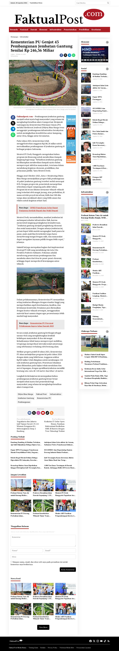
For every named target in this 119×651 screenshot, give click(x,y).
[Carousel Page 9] (104, 60)
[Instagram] (38, 413)
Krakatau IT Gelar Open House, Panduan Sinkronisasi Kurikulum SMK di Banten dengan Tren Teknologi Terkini (54, 425)
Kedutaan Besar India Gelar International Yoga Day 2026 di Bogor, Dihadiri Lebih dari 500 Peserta (96, 370)
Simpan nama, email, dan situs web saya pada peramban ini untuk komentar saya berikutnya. (39, 563)
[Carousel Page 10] (107, 60)
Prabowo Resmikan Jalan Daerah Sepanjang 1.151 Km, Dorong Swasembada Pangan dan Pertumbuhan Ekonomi (43, 494)
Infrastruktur (14, 56)
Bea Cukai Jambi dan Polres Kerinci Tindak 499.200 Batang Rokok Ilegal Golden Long (100, 132)
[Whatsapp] (73, 55)
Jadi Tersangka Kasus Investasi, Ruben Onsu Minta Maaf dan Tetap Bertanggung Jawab (58, 459)
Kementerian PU (44, 398)
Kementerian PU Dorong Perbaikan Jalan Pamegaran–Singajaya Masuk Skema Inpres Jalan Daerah (21, 514)
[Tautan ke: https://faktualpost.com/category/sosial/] (107, 69)
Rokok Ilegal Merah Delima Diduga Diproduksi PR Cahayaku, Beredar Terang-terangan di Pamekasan (24, 459)
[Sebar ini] (61, 55)
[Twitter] (34, 413)
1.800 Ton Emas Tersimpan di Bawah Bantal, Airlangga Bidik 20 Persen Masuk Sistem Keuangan (59, 466)
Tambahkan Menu (36, 3)
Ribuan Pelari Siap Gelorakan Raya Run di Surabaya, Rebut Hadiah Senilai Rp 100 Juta (96, 384)
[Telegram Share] (69, 55)
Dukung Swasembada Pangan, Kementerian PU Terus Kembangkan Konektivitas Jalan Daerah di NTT (100, 317)
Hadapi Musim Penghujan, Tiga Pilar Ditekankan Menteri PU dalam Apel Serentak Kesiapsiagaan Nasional (99, 306)
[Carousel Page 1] (82, 60)
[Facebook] (29, 413)
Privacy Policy (52, 648)
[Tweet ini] (65, 55)
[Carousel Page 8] (101, 60)
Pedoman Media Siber (67, 648)
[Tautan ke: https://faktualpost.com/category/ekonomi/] (107, 42)
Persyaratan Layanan (83, 648)
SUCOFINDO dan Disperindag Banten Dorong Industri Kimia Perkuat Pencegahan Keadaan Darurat (58, 451)
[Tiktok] (47, 413)
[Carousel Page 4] (90, 60)
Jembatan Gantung (26, 398)
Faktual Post (41, 394)
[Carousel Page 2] (85, 60)
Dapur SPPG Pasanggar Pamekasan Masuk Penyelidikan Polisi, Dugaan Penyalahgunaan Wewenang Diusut (24, 451)
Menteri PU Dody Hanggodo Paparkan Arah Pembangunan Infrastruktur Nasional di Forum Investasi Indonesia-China (65, 494)
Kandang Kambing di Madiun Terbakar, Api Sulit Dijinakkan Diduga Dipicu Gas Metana (25, 443)
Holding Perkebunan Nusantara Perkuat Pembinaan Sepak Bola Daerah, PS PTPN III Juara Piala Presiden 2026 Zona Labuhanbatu (96, 363)
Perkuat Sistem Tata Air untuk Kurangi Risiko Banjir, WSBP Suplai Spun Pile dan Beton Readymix (20, 494)
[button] (108, 3)
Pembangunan (24, 402)
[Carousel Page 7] (99, 60)
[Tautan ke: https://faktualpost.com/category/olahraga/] (107, 331)
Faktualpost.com (25, 116)
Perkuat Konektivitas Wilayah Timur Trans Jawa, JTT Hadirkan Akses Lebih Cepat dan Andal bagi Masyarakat (43, 514)
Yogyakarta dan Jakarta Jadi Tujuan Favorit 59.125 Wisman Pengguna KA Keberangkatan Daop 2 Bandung (28, 425)
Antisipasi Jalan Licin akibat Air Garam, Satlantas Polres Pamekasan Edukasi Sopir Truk (59, 443)
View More (43, 627)
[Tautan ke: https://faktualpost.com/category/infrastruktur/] (107, 192)
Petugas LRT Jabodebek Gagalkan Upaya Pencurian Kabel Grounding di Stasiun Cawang (99, 178)
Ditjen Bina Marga (25, 394)
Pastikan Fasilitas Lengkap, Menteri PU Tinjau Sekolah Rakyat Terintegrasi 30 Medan (100, 294)
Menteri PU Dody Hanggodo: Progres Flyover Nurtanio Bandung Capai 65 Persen (100, 283)
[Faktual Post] (59, 16)
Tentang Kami (33, 648)
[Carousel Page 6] (96, 60)
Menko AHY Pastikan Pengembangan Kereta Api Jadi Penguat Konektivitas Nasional (65, 514)
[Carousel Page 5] (93, 60)
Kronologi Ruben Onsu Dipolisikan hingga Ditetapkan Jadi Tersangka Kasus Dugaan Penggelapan (26, 466)
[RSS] (51, 413)
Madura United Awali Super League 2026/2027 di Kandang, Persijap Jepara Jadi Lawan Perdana (96, 355)
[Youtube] (43, 413)
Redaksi (42, 648)
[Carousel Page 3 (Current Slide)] (88, 60)
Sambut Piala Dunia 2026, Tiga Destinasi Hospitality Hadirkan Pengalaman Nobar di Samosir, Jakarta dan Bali (96, 377)
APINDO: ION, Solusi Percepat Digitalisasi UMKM (92, 53)
